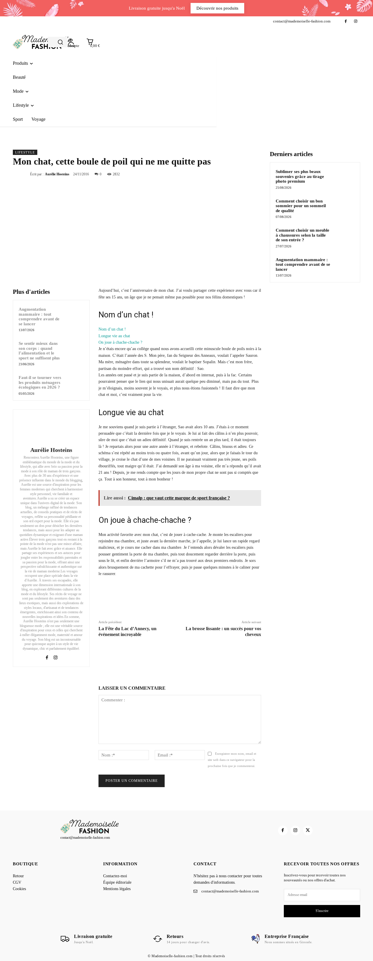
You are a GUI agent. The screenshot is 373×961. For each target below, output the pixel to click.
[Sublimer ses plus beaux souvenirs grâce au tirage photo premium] (344, 178)
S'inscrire (322, 911)
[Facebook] (345, 21)
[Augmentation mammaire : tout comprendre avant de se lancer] (75, 314)
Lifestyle (25, 152)
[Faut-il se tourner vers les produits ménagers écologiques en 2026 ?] (75, 382)
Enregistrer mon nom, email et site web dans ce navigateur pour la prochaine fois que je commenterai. (232, 760)
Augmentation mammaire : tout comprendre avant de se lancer (39, 316)
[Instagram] (355, 21)
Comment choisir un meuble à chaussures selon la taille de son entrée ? (302, 235)
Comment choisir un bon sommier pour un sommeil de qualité (301, 206)
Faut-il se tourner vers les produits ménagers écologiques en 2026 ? (40, 382)
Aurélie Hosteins (57, 174)
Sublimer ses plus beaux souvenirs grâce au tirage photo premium (300, 176)
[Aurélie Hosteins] (51, 429)
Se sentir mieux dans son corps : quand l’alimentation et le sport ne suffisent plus (39, 350)
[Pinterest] (242, 174)
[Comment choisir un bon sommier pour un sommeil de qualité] (344, 208)
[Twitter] (228, 174)
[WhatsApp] (255, 174)
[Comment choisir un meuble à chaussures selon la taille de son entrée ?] (344, 237)
